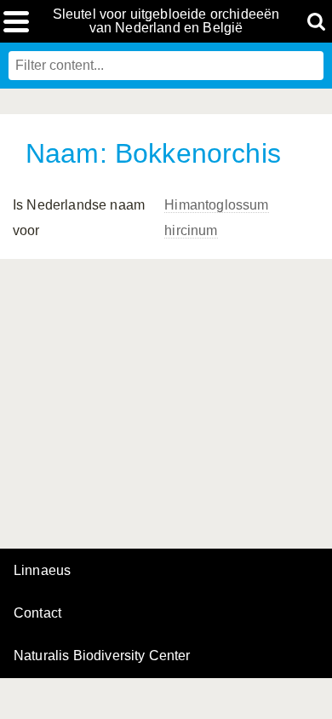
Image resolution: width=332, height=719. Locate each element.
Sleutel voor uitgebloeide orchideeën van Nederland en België (166, 21)
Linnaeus (42, 571)
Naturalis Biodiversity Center (102, 656)
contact (37, 613)
